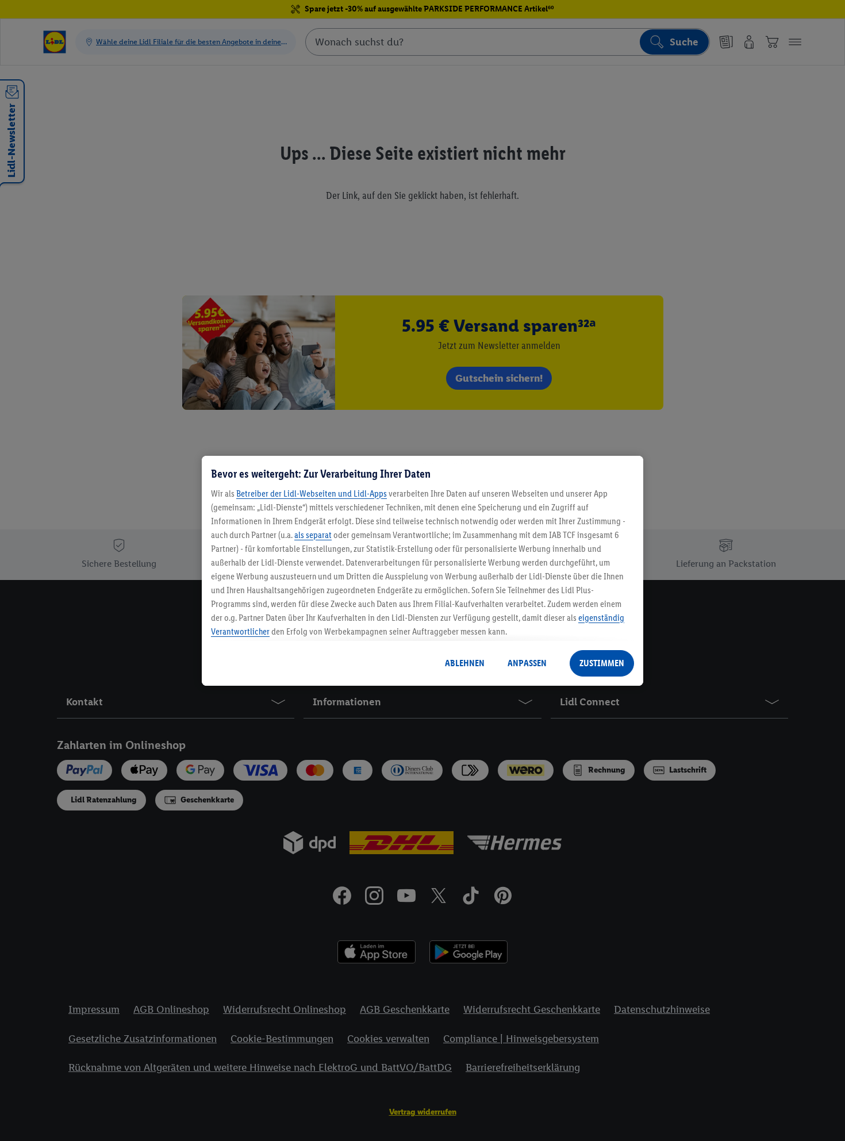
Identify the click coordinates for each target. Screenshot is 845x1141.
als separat (313, 534)
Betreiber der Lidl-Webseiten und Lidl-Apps (311, 493)
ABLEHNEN (465, 663)
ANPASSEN (527, 663)
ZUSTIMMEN (601, 663)
